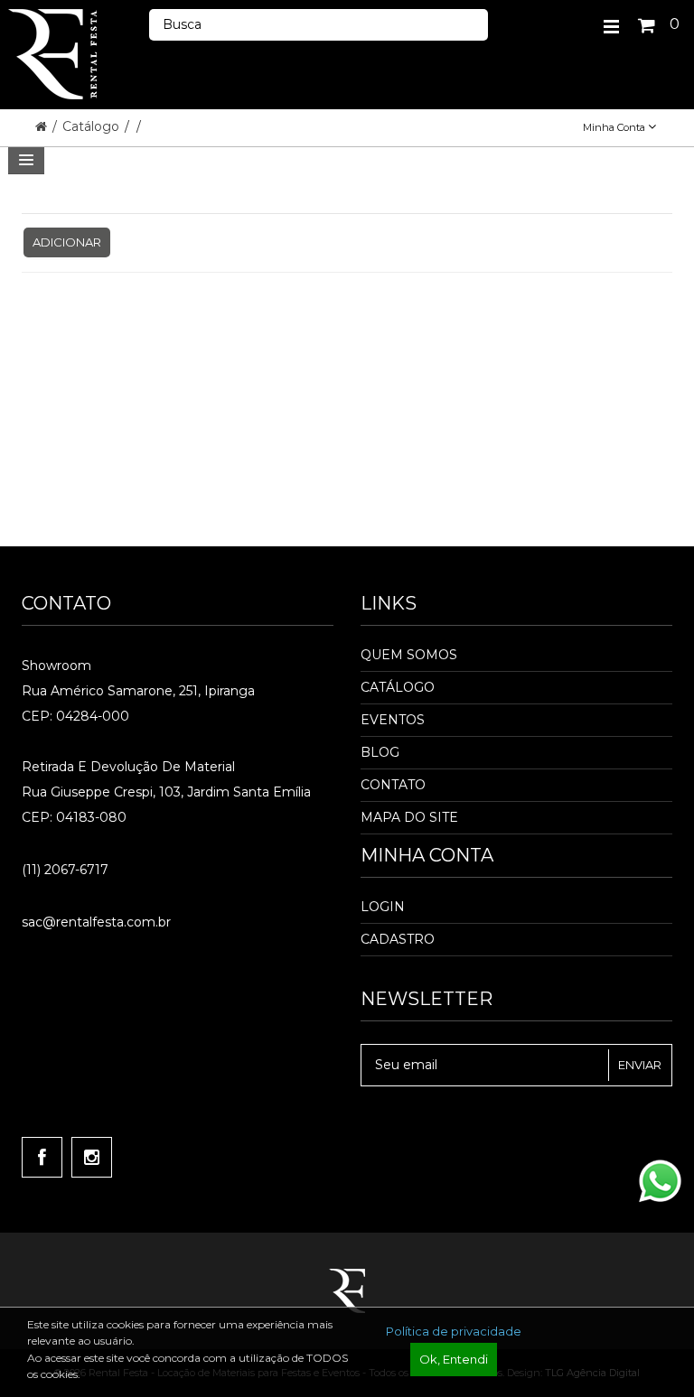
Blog (380, 752)
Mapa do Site (409, 817)
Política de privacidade (453, 1331)
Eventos (393, 720)
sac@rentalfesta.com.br (96, 922)
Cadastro (398, 939)
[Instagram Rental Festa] (91, 1157)
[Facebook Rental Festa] (42, 1157)
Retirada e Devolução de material (128, 767)
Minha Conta (615, 127)
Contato (393, 785)
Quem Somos (409, 655)
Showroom (56, 665)
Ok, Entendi (453, 1359)
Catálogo (92, 126)
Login (383, 907)
